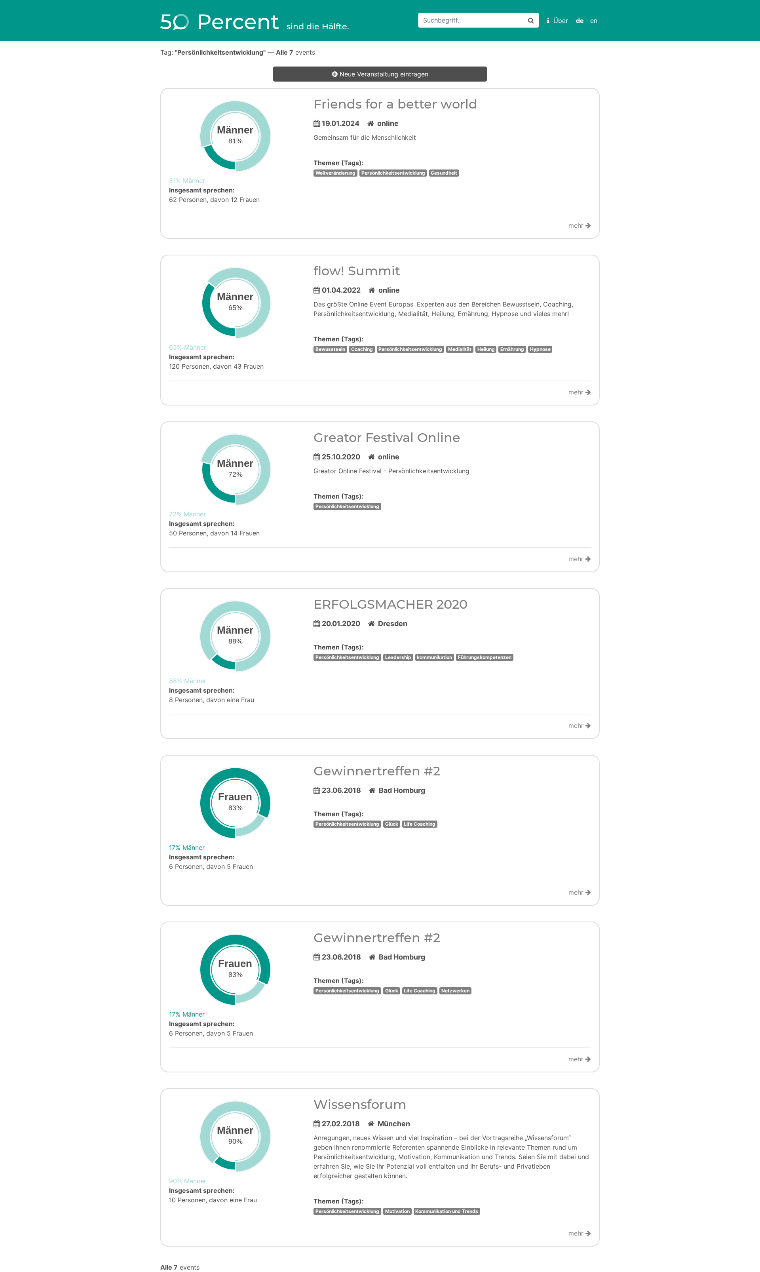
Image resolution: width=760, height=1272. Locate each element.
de (580, 21)
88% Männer (187, 681)
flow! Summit (357, 270)
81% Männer (187, 181)
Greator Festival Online (387, 437)
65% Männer (187, 347)
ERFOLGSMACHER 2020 (390, 604)
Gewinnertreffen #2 (377, 771)
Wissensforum (360, 1104)
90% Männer (187, 1181)
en (593, 21)
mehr (576, 225)
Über (558, 21)
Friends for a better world (395, 104)
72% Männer (187, 514)
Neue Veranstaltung (383, 74)
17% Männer (187, 847)
